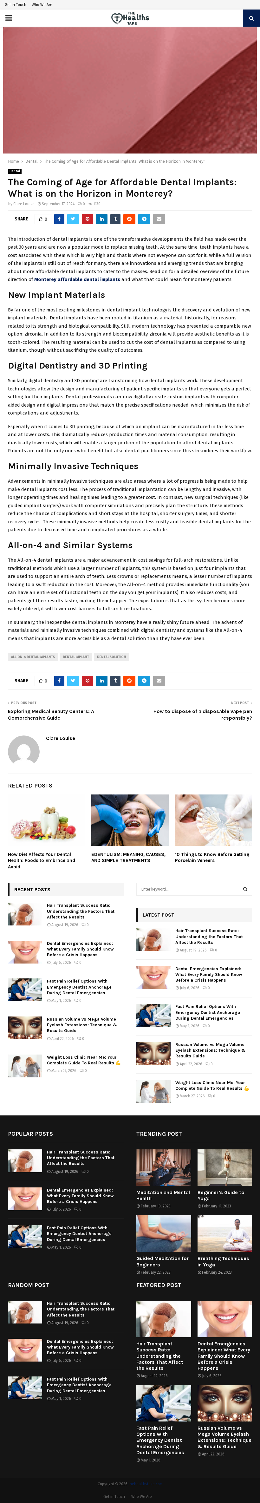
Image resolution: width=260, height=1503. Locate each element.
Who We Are (42, 5)
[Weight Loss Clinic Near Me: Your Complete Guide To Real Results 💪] (25, 1066)
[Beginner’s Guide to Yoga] (225, 1167)
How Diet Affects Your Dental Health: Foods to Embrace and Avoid (41, 861)
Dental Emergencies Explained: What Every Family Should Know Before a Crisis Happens (80, 949)
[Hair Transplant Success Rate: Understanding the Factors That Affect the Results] (25, 914)
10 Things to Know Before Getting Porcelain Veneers (212, 858)
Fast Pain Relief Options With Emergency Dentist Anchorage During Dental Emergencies (79, 986)
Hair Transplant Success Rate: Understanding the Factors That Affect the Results (80, 911)
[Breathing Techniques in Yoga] (225, 1233)
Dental (15, 171)
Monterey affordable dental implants (77, 279)
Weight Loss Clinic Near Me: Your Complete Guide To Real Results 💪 (84, 1060)
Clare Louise (24, 204)
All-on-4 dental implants (33, 657)
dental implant (76, 657)
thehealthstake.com (145, 1484)
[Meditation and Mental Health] (163, 1167)
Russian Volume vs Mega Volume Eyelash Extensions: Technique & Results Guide (82, 1024)
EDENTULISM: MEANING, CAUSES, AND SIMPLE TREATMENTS (128, 858)
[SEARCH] (245, 889)
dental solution (111, 657)
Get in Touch (15, 5)
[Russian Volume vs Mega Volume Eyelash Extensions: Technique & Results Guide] (25, 1027)
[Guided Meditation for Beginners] (163, 1233)
